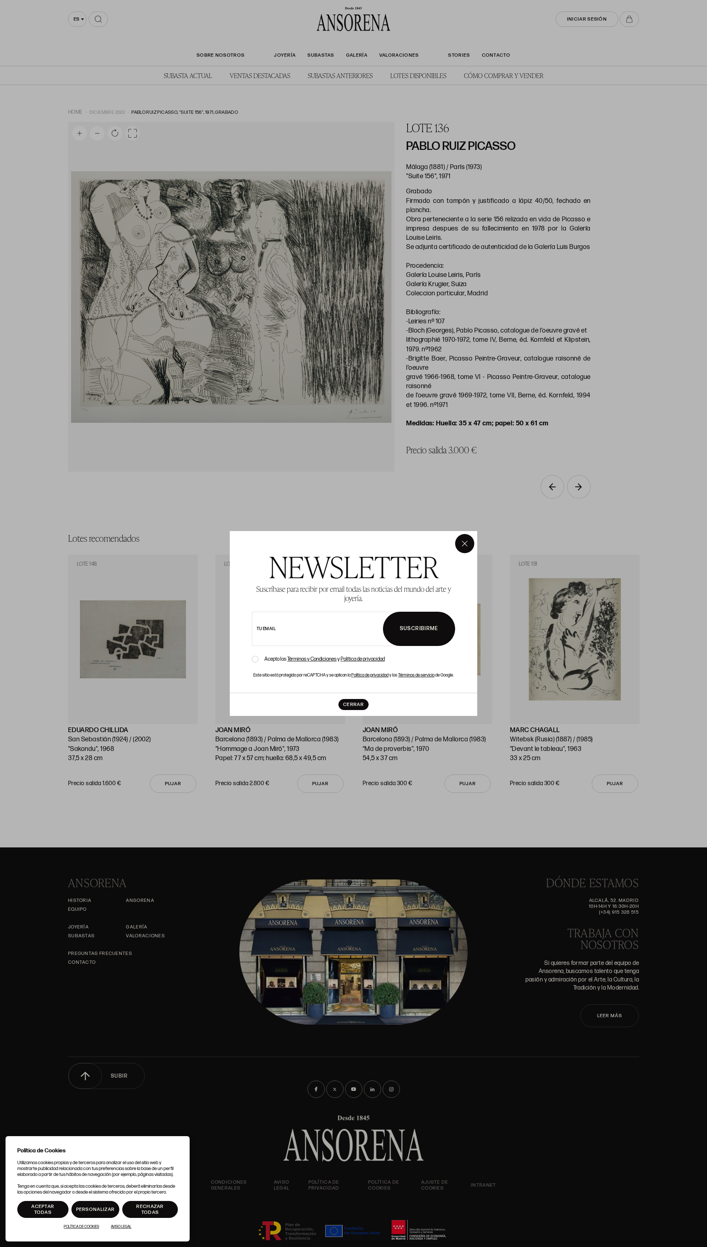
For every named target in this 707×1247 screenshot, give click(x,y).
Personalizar (95, 1209)
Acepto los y (324, 659)
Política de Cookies (81, 1227)
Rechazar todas (149, 1209)
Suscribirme (419, 628)
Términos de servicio (416, 675)
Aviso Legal (121, 1227)
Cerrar (353, 704)
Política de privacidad (363, 659)
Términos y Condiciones (312, 659)
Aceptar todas (42, 1209)
